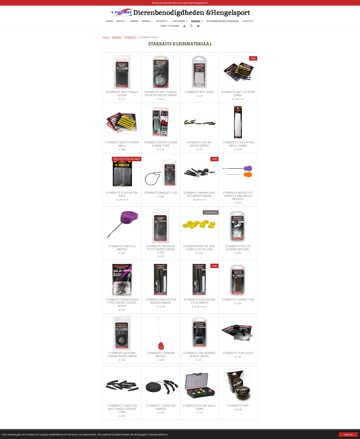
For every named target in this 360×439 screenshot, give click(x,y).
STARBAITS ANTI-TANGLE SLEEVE (122, 93)
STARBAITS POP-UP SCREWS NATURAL (237, 248)
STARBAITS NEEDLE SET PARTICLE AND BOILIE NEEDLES (238, 196)
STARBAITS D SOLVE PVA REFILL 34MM (238, 144)
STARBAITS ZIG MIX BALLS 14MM (199, 407)
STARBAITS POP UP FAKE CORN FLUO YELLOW (199, 248)
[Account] (184, 26)
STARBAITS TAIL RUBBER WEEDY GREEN (199, 354)
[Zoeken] (191, 26)
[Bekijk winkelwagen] (198, 26)
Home (106, 37)
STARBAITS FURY (238, 405)
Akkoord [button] (348, 434)
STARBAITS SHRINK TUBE (238, 299)
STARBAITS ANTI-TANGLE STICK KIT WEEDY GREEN (161, 93)
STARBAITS (130, 37)
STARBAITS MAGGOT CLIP (160, 192)
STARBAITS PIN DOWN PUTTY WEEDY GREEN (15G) (160, 249)
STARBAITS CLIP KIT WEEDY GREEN (199, 144)
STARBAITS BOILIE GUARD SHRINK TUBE (160, 144)
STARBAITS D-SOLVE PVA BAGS (122, 194)
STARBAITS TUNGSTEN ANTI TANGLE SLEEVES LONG (122, 409)
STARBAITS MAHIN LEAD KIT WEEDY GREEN (199, 194)
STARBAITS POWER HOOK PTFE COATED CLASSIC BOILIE (122, 302)
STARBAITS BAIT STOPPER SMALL (122, 144)
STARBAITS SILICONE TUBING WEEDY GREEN (122, 354)
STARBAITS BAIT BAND (199, 92)
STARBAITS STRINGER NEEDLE (161, 354)
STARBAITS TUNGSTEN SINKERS (160, 407)
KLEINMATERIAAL (148, 37)
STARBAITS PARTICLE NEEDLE (122, 248)
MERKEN (116, 37)
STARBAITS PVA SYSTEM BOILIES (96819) (160, 301)
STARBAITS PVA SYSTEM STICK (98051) (199, 301)
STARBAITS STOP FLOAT (237, 352)
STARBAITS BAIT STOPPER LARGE (238, 93)
